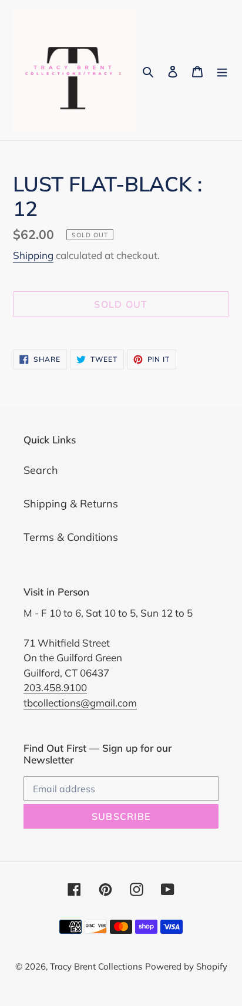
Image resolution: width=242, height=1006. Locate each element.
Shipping (33, 255)
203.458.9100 (55, 687)
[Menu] (222, 70)
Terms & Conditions (70, 537)
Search (40, 470)
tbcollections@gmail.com (80, 703)
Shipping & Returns (70, 503)
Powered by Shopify (186, 966)
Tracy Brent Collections (96, 966)
